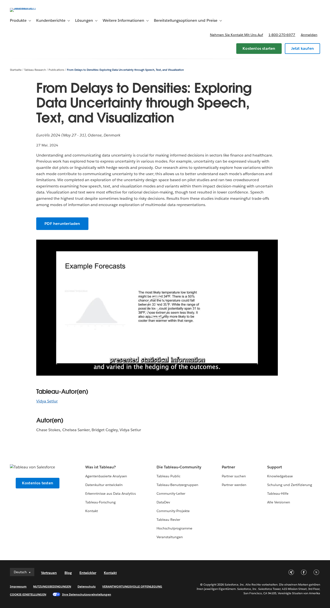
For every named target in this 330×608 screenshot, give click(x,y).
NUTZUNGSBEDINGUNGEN (52, 586)
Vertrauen (49, 573)
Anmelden (309, 35)
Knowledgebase (280, 476)
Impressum (18, 586)
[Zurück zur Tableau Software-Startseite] (28, 7)
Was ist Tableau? (100, 467)
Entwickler (87, 573)
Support (274, 467)
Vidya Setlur (47, 401)
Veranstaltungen (170, 537)
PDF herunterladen (62, 223)
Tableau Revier (168, 519)
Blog (68, 573)
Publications (56, 70)
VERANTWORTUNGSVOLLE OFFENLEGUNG (132, 586)
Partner (228, 467)
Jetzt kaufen (302, 48)
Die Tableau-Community (179, 467)
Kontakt (91, 511)
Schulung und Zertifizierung (289, 485)
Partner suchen (234, 476)
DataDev (163, 502)
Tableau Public (168, 476)
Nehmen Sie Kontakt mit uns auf (236, 35)
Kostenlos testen (37, 483)
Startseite (16, 70)
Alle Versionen (278, 502)
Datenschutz (87, 586)
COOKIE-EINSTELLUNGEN (28, 594)
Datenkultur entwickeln (104, 485)
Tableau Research (35, 70)
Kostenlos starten (259, 48)
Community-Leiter (171, 493)
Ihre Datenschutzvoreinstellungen (86, 594)
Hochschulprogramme (174, 528)
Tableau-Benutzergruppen (177, 485)
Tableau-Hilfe (277, 493)
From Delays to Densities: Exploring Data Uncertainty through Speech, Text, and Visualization (125, 70)
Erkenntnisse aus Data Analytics (110, 493)
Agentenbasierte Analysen (106, 476)
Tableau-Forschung (100, 502)
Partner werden (234, 485)
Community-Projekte (173, 511)
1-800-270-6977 (281, 35)
